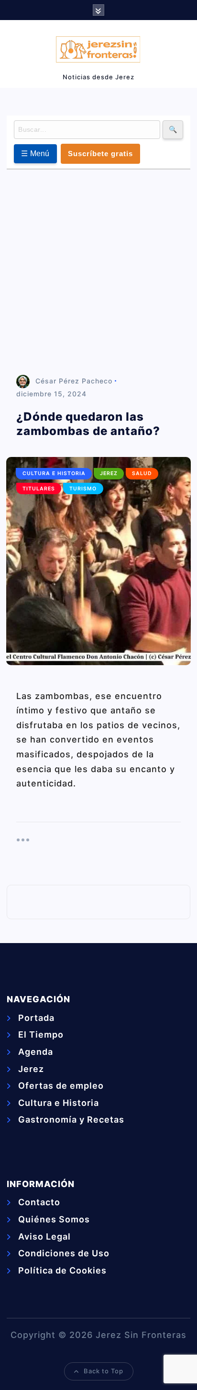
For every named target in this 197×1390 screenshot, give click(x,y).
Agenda (35, 1052)
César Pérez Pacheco (73, 381)
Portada (36, 1018)
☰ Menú (35, 153)
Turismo (83, 489)
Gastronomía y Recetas (71, 1119)
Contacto (39, 1202)
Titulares (38, 489)
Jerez (109, 473)
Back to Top (103, 1371)
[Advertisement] (98, 272)
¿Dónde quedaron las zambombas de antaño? (88, 424)
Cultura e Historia (54, 473)
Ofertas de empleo (61, 1086)
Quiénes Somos (54, 1219)
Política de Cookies (62, 1270)
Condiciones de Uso (63, 1253)
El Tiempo (41, 1034)
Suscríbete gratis (100, 153)
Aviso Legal (44, 1236)
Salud (142, 473)
